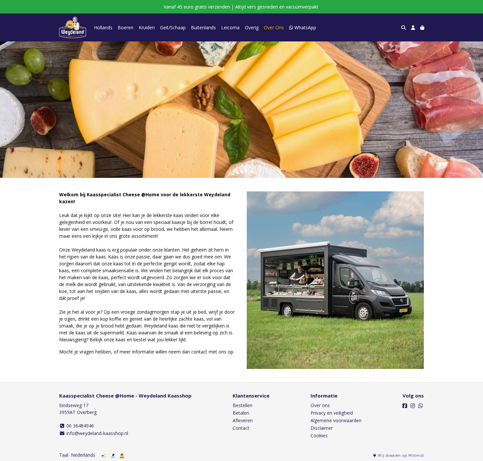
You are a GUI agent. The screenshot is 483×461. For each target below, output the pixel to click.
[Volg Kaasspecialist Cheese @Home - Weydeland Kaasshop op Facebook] (404, 405)
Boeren (125, 27)
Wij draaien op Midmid (400, 455)
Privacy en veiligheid (331, 413)
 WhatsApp (302, 27)
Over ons (320, 405)
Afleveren (243, 420)
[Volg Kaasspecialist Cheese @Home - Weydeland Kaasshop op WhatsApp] (420, 405)
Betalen (241, 413)
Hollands (103, 27)
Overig (252, 27)
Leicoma (230, 27)
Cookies (319, 435)
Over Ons (274, 27)
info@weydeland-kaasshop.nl (96, 433)
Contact (241, 428)
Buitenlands (203, 27)
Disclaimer (321, 428)
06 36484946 (79, 426)
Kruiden (147, 27)
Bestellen (242, 405)
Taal (63, 455)
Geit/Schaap (173, 27)
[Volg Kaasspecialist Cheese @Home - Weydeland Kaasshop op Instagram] (412, 405)
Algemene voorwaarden (335, 420)
